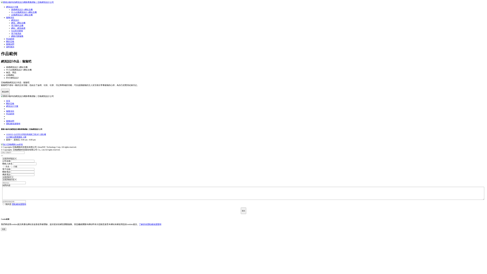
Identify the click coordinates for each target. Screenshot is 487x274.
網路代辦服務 (17, 36)
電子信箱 (6, 169)
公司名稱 (6, 161)
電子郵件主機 (17, 25)
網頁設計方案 (12, 7)
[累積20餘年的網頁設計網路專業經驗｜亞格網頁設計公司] (27, 2)
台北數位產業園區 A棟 (16, 137)
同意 (3, 229)
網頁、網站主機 (18, 23)
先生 (7, 166)
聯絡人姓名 (7, 164)
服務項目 (10, 17)
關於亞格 (10, 41)
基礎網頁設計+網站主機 (22, 9)
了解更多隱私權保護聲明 (150, 224)
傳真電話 (6, 174)
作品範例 (10, 39)
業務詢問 (10, 44)
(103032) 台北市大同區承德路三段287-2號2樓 (26, 134)
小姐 (15, 166)
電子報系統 (16, 33)
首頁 (8, 101)
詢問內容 (6, 185)
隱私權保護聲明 (13, 124)
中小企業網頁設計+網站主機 (24, 12)
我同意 (15, 204)
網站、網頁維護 (18, 28)
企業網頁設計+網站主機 (22, 15)
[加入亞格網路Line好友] (12, 144)
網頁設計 (15, 20)
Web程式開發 (17, 31)
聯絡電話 (6, 172)
